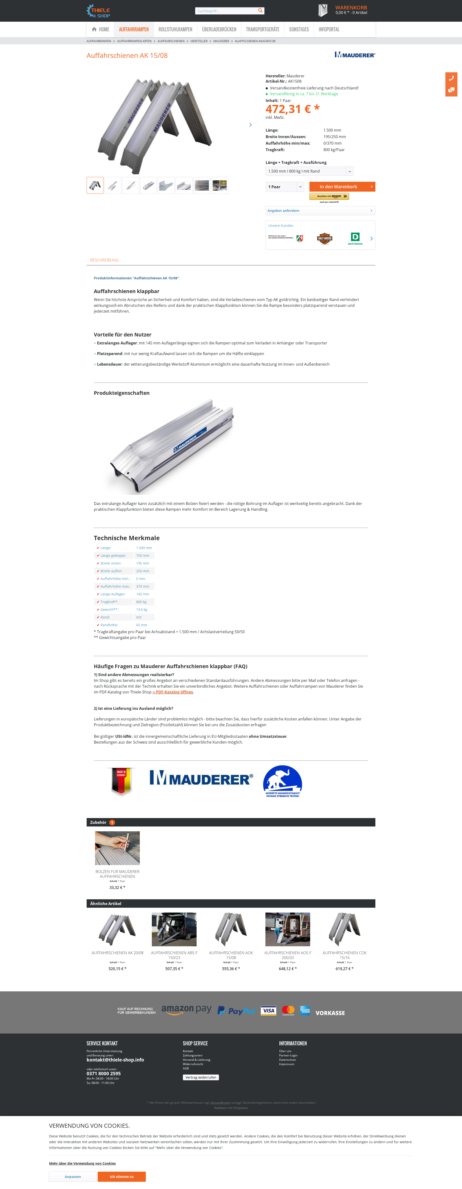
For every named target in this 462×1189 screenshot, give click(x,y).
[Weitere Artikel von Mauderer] (355, 60)
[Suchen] (260, 10)
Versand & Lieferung (196, 1060)
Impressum (286, 1064)
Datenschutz (287, 1060)
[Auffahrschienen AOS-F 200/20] (288, 929)
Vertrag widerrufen (201, 1077)
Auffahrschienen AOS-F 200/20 (287, 955)
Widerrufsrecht (193, 1064)
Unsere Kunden (281, 225)
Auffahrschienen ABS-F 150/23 (174, 955)
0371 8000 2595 (104, 1073)
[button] (329, 198)
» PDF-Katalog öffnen (173, 692)
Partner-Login (288, 1055)
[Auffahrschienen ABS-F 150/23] (174, 929)
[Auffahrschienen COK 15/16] (345, 929)
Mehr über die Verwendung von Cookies (82, 1163)
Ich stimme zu (122, 1176)
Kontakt (188, 1051)
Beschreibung (104, 260)
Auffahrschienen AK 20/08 (117, 952)
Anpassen (73, 1176)
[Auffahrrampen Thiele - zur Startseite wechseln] (98, 11)
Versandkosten (221, 1103)
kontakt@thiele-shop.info (115, 1060)
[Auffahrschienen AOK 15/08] (231, 929)
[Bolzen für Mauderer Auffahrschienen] (117, 848)
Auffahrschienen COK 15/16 (344, 955)
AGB (186, 1068)
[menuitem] (229, 10)
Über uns (285, 1051)
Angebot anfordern (283, 210)
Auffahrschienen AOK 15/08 (231, 955)
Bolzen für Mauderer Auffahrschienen (118, 874)
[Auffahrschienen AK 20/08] (117, 929)
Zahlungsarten (192, 1055)
